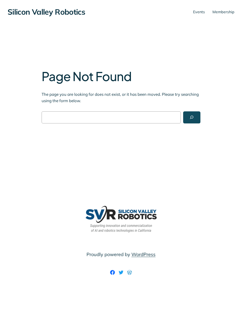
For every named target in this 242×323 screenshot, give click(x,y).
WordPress (143, 254)
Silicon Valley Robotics (46, 12)
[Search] (191, 117)
